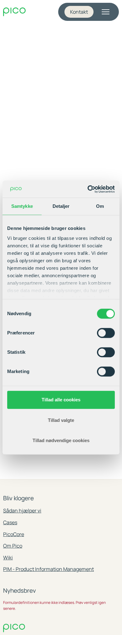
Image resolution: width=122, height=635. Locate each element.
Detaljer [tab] (61, 206)
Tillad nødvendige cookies (61, 440)
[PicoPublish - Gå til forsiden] (14, 11)
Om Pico (12, 545)
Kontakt (79, 11)
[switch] (106, 333)
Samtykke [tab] (22, 206)
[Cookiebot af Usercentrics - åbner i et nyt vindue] (88, 189)
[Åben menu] (105, 12)
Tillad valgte (61, 420)
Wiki (8, 557)
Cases (10, 522)
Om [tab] (100, 206)
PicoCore (13, 534)
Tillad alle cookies (61, 399)
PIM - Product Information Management (48, 569)
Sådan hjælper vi (22, 510)
